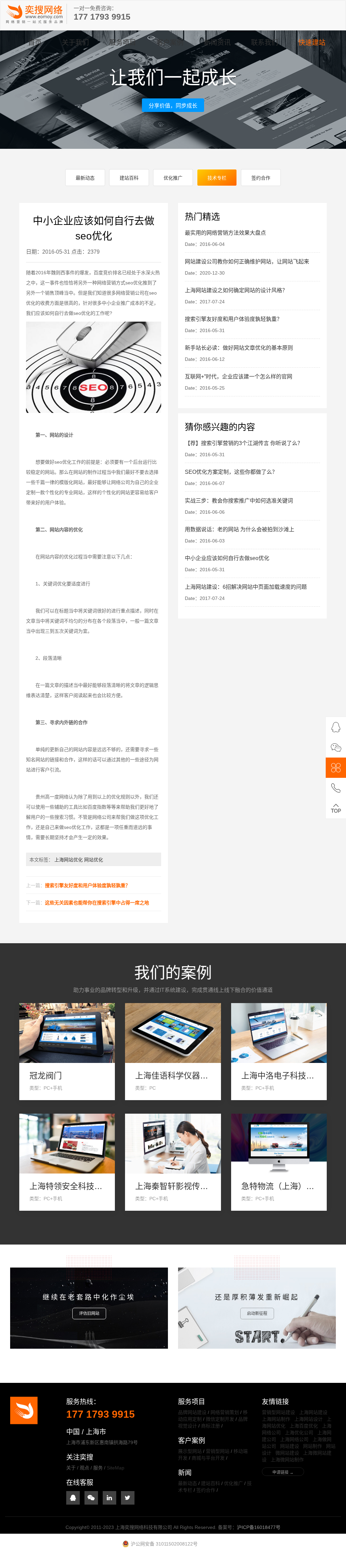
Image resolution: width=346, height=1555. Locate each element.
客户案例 (169, 42)
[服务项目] (336, 768)
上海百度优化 (304, 1426)
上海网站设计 (308, 1419)
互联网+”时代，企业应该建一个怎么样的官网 (238, 376)
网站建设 (289, 1446)
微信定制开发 (220, 1419)
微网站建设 (287, 1453)
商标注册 (210, 1426)
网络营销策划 (225, 1412)
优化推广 (173, 178)
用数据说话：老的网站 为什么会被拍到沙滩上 (239, 529)
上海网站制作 (276, 1419)
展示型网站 (190, 1451)
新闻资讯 (217, 42)
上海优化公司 (299, 1432)
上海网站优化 (68, 859)
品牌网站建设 (192, 1412)
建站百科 (129, 178)
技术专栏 (216, 178)
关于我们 (75, 42)
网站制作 (312, 1446)
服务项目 (122, 42)
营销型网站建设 (278, 1412)
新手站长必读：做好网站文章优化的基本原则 (239, 348)
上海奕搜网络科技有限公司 (34, 14)
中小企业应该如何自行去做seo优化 (227, 558)
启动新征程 (257, 1313)
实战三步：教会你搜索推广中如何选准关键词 (239, 501)
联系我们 (264, 42)
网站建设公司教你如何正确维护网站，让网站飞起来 (247, 261)
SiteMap (115, 1467)
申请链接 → (283, 1472)
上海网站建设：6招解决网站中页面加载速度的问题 (246, 587)
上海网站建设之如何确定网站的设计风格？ (236, 290)
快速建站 (311, 42)
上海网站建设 (313, 1412)
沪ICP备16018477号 (258, 1527)
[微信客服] (336, 747)
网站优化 (93, 859)
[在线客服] (336, 727)
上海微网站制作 (287, 1459)
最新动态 (85, 178)
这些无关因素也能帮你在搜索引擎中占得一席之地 (97, 902)
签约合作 (260, 178)
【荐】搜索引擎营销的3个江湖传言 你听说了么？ (244, 443)
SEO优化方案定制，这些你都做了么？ (231, 472)
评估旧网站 (89, 1313)
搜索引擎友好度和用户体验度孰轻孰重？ (87, 885)
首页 (35, 42)
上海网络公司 (294, 1439)
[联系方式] (336, 788)
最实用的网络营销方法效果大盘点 (225, 233)
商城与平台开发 (208, 1458)
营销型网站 (217, 1451)
